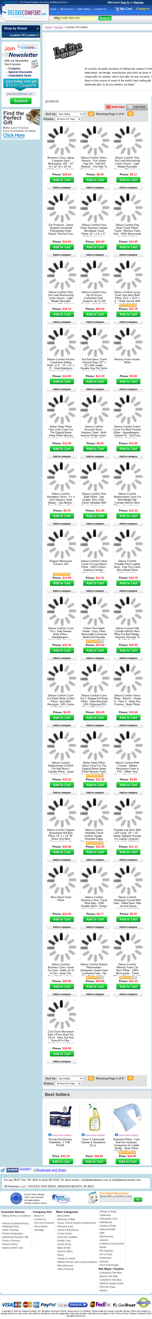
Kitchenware (106, 1236)
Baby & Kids (64, 1247)
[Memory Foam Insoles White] (128, 356)
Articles (103, 1290)
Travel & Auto (65, 1233)
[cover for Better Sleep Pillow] (61, 423)
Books (103, 1247)
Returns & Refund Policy (16, 1223)
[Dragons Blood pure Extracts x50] (61, 557)
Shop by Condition (68, 1237)
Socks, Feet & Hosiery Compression (77, 1223)
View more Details (61, 1135)
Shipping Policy (10, 1226)
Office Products (66, 1269)
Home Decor (64, 1244)
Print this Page (107, 1287)
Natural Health (107, 1229)
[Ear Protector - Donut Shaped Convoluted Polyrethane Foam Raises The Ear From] (61, 221)
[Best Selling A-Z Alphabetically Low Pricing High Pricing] (70, 113)
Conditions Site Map (111, 1279)
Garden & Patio (108, 1225)
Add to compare (62, 187)
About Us (39, 1215)
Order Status (84, 9)
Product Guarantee (12, 1233)
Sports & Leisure (66, 1258)
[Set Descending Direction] (84, 113)
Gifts (102, 1233)
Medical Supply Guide (112, 1283)
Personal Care (65, 1226)
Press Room (41, 1226)
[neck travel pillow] (128, 692)
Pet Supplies (106, 1250)
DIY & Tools (106, 1254)
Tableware (105, 1215)
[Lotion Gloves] (128, 154)
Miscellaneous (65, 1265)
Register (139, 2)
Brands (59, 27)
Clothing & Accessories (112, 1243)
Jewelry (104, 1240)
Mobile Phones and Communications (77, 1262)
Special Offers (65, 1251)
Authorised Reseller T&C (15, 1237)
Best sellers (64, 1215)
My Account (67, 9)
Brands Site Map (109, 1276)
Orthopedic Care (109, 1218)
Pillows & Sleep (108, 1211)
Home (53, 9)
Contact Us (100, 9)
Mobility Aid (106, 1222)
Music (61, 1255)
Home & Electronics (68, 1230)
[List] (137, 107)
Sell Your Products (44, 1223)
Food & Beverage (109, 1265)
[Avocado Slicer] (95, 423)
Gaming (104, 1261)
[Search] (105, 18)
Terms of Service (11, 1240)
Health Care (64, 1240)
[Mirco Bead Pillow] (61, 893)
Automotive (106, 1258)
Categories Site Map (111, 1272)
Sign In (125, 2)
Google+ (25, 1169)
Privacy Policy (9, 1244)
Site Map (39, 1230)
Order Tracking (10, 1230)
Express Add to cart (12, 1247)
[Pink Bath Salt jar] (128, 893)
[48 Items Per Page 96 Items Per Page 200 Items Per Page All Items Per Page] (68, 118)
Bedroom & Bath (66, 1219)
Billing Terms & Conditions (16, 1215)
